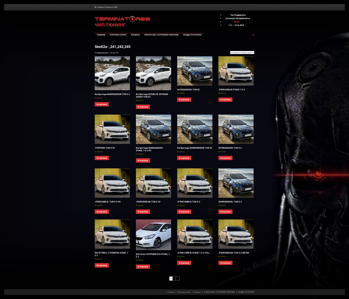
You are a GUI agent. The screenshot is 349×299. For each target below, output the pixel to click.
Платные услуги (118, 35)
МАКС (237, 21)
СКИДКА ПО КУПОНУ (192, 35)
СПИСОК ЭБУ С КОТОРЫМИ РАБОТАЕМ (161, 35)
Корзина (135, 35)
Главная (101, 35)
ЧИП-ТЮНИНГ (110, 25)
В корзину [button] (102, 104)
